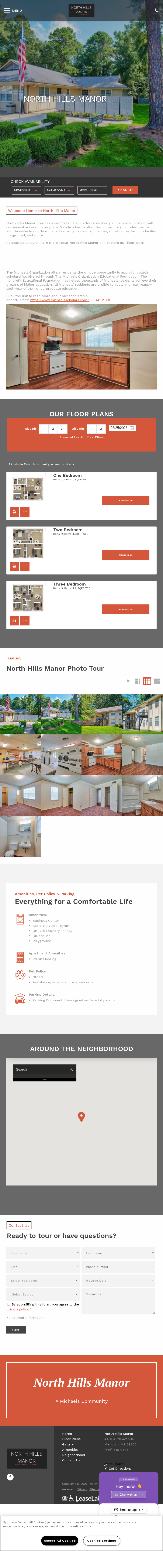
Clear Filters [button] (95, 437)
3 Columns (137, 681)
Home (67, 1434)
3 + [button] (62, 428)
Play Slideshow (128, 681)
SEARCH (125, 190)
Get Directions (120, 1468)
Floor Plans (71, 1439)
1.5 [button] (101, 428)
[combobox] (26, 190)
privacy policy (17, 1309)
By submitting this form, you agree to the (45, 1304)
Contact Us (71, 1460)
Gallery (68, 1444)
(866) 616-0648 (156, 10)
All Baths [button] (78, 428)
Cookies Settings (101, 1540)
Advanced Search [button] (71, 437)
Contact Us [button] (126, 500)
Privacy (82, 1489)
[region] (81, 1533)
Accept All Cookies (60, 1540)
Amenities (70, 1450)
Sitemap (95, 1489)
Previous (16, 489)
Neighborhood (73, 1455)
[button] (14, 512)
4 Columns (147, 681)
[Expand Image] (20, 714)
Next (39, 489)
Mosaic (156, 681)
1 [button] (43, 428)
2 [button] (53, 428)
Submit (16, 1329)
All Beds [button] (31, 428)
